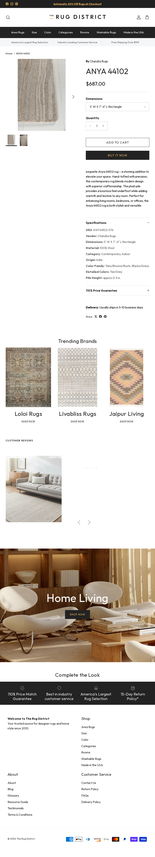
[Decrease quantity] (89, 126)
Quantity (92, 118)
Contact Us (88, 783)
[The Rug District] (77, 17)
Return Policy (89, 789)
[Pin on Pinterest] (105, 316)
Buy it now (117, 155)
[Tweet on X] (95, 316)
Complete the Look (77, 675)
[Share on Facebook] (100, 316)
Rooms (84, 32)
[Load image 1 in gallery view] (42, 95)
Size (34, 32)
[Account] (138, 17)
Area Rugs (17, 32)
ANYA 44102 (23, 53)
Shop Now (28, 421)
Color (47, 32)
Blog (10, 789)
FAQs (85, 795)
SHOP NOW (77, 614)
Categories (66, 32)
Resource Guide (18, 802)
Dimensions (94, 99)
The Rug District (26, 838)
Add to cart (117, 142)
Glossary (13, 795)
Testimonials (16, 808)
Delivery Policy (91, 802)
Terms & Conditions (20, 814)
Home (9, 53)
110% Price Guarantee (101, 290)
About (12, 783)
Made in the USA (133, 32)
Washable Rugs (106, 32)
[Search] (8, 17)
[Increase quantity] (104, 126)
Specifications (96, 223)
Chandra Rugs (99, 61)
